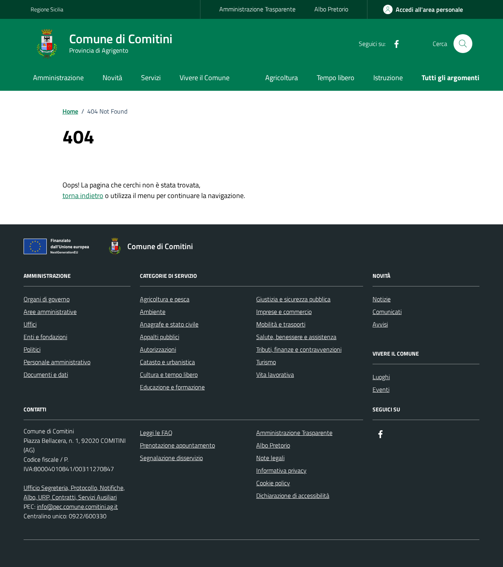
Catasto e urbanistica (167, 362)
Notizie (382, 299)
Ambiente (152, 311)
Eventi (381, 389)
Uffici (30, 324)
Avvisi (380, 324)
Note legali (270, 457)
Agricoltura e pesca (164, 299)
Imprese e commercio (284, 311)
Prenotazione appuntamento (177, 445)
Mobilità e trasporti (280, 324)
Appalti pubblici (159, 336)
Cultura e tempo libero (169, 374)
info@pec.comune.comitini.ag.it (77, 506)
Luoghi (381, 377)
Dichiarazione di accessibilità (292, 495)
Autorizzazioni (158, 349)
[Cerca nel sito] (462, 43)
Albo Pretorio (331, 9)
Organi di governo (47, 299)
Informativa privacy (281, 470)
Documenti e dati (46, 374)
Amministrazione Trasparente (257, 9)
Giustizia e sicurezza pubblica (293, 299)
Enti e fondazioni (45, 336)
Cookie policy (273, 483)
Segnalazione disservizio (171, 457)
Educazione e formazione (172, 387)
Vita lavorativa (275, 374)
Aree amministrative (50, 311)
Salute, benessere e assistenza (296, 336)
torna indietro (82, 195)
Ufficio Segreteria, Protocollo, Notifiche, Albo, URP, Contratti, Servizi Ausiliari (74, 492)
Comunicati (387, 311)
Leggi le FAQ (156, 432)
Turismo (266, 362)
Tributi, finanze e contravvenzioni (298, 349)
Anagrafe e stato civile (169, 324)
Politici (32, 349)
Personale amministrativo (57, 362)
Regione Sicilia (47, 9)
